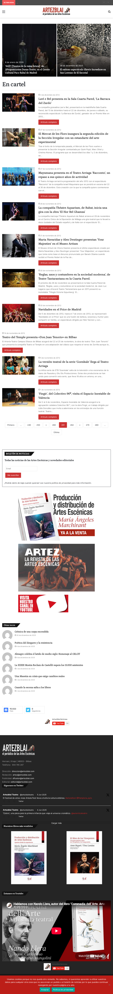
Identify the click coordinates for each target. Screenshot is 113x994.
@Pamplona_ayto (84, 798)
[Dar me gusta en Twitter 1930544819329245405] (15, 801)
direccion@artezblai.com (23, 771)
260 (54, 425)
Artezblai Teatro (10, 794)
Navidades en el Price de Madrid (59, 309)
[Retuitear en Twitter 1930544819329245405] (9, 801)
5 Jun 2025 (41, 795)
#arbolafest (70, 798)
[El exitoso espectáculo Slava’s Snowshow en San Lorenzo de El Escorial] (84, 50)
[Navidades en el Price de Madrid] (18, 313)
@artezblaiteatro (27, 795)
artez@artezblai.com (22, 775)
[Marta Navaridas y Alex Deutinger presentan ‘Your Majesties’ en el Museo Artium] (18, 245)
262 (72, 425)
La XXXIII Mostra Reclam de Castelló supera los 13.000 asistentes (49, 665)
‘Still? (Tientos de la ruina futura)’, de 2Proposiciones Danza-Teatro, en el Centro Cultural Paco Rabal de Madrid (27, 69)
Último (56, 432)
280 (96, 425)
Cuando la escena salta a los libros (33, 687)
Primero (10, 425)
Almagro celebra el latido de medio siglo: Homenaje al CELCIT (47, 654)
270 (87, 425)
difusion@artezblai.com (23, 778)
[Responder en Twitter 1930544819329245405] (4, 801)
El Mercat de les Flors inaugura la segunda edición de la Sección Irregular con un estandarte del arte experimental (73, 138)
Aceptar (45, 989)
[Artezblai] (56, 11)
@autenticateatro (79, 813)
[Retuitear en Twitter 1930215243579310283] (9, 817)
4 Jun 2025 (41, 810)
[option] (56, 50)
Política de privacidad (63, 989)
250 (38, 425)
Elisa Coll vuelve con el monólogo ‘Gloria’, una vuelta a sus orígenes (48, 2)
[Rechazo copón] (109, 984)
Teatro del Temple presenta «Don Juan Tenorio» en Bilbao (39, 337)
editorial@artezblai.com (21, 782)
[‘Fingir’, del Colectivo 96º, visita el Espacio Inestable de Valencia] (18, 397)
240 (29, 425)
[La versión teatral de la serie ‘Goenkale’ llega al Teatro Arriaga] (18, 365)
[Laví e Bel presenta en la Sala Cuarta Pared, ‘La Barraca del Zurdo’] (18, 102)
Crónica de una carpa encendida (32, 631)
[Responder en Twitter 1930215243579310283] (4, 817)
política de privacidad (61, 483)
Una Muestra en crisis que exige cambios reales (40, 676)
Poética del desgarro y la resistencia (33, 643)
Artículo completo (49, 122)
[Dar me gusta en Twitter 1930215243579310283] (15, 817)
